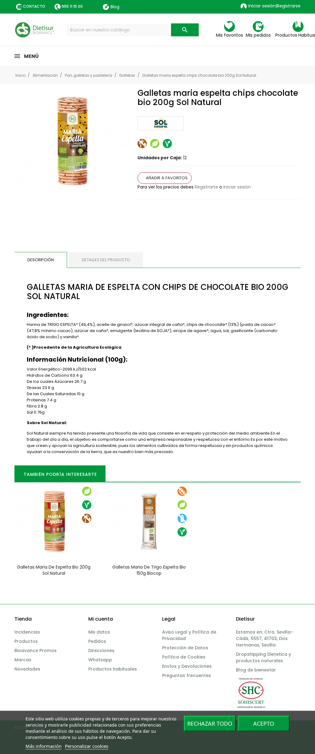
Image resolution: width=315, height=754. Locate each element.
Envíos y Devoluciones (187, 666)
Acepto (263, 723)
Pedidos (97, 641)
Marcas (22, 660)
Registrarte (206, 187)
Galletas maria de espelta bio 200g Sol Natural (53, 570)
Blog (114, 7)
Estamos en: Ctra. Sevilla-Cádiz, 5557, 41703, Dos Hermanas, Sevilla (264, 638)
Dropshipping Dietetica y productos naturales (263, 657)
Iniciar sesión (237, 187)
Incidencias (27, 632)
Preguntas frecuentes (186, 675)
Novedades (27, 669)
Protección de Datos (185, 648)
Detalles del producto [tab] (106, 260)
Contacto (34, 6)
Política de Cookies (183, 657)
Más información (44, 746)
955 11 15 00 (72, 6)
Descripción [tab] (40, 260)
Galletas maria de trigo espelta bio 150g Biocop (149, 570)
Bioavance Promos (35, 650)
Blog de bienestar (256, 670)
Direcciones (101, 650)
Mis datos (99, 632)
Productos (26, 641)
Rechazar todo (209, 723)
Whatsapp (100, 660)
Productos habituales (112, 669)
